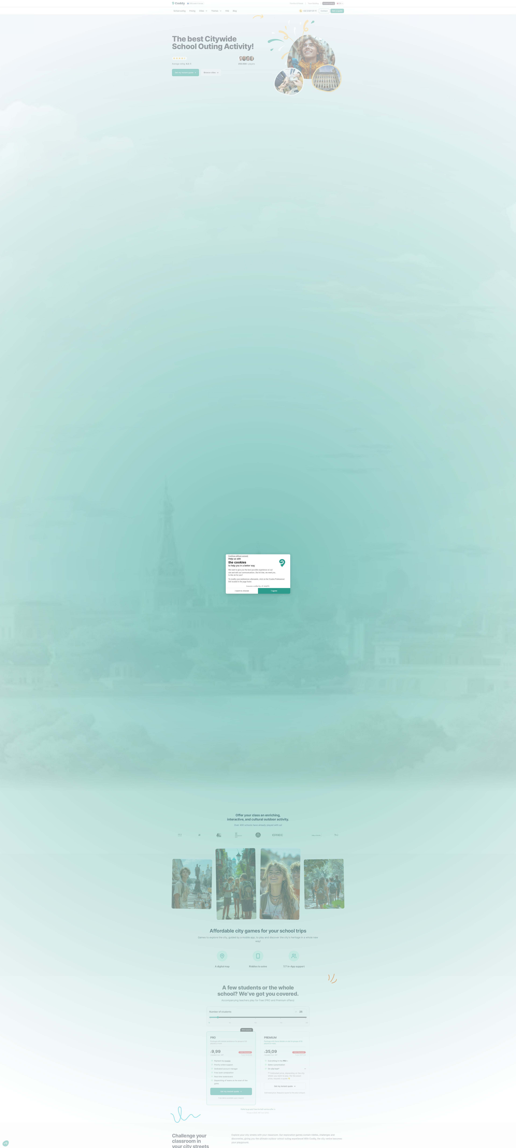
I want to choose (242, 591)
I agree (274, 591)
